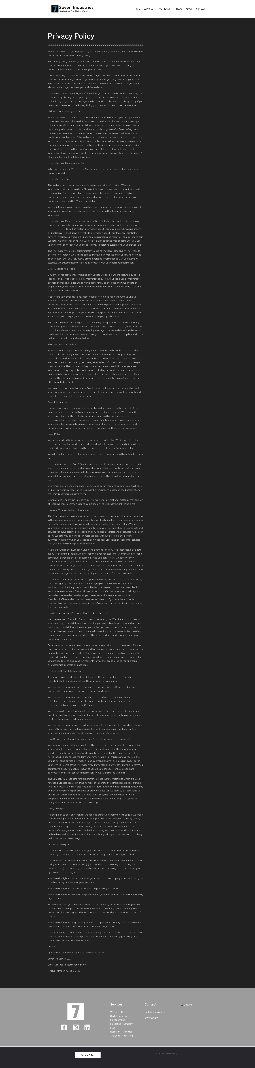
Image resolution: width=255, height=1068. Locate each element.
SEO (112, 1028)
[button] (154, 9)
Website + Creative (120, 1012)
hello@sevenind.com (156, 1012)
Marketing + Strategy (121, 1024)
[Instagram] (76, 1027)
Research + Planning (121, 1032)
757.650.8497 (152, 1018)
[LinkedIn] (87, 1027)
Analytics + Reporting (121, 1035)
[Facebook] (64, 1027)
